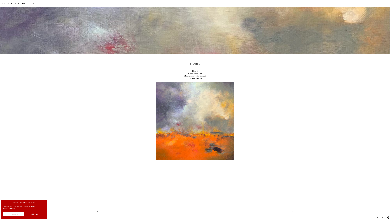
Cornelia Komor (15, 3)
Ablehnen (34, 214)
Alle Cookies (13, 214)
